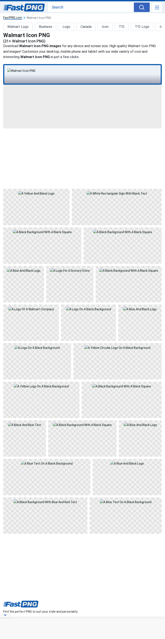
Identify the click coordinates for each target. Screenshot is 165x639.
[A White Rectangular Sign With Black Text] (117, 207)
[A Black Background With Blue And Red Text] (45, 515)
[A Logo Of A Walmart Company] (31, 322)
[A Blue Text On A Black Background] (46, 477)
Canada (86, 27)
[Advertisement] (82, 158)
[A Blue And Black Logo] (23, 284)
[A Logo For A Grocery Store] (69, 284)
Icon (105, 27)
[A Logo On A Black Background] (88, 322)
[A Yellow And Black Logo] (36, 207)
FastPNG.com (12, 17)
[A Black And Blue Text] (24, 438)
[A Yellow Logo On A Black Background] (41, 400)
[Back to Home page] (24, 8)
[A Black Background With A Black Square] (42, 245)
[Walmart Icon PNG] (82, 70)
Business (45, 27)
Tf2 (122, 27)
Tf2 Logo (142, 27)
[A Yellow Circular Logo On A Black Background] (117, 361)
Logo (66, 27)
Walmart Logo (18, 27)
